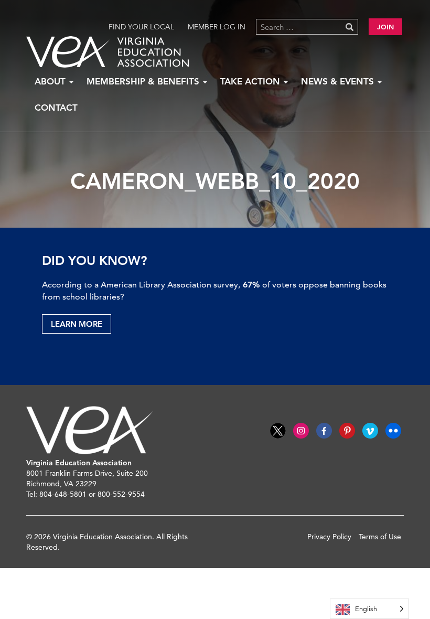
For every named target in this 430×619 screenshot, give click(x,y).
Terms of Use (380, 536)
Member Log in (216, 26)
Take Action (251, 81)
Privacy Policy (329, 536)
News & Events (339, 81)
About (51, 81)
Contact (56, 107)
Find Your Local (141, 26)
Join (385, 27)
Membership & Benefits (144, 81)
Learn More (76, 324)
